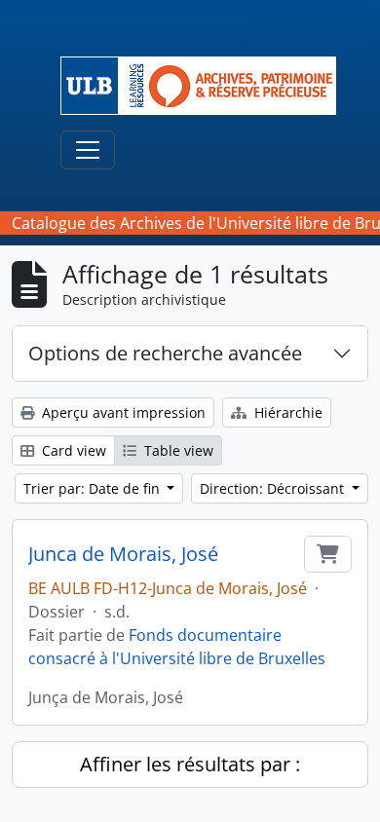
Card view (72, 450)
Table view (176, 450)
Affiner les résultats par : (190, 764)
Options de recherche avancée (165, 353)
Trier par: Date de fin (93, 488)
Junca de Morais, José (123, 554)
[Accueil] (206, 86)
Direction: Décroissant (274, 488)
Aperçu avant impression (122, 412)
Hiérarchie (286, 412)
